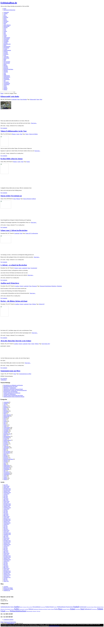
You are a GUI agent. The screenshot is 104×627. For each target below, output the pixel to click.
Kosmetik (5, 52)
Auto (4, 14)
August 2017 (6, 524)
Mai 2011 (5, 579)
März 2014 (5, 567)
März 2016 (5, 536)
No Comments (4, 128)
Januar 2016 (6, 539)
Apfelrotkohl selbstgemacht (9, 394)
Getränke (5, 42)
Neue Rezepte (6, 63)
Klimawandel (33, 99)
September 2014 (7, 559)
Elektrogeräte (6, 26)
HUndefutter (6, 47)
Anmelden (5, 586)
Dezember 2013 (7, 571)
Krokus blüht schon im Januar (12, 159)
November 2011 (7, 577)
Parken (5, 64)
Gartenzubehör (6, 37)
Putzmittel (5, 66)
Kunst (4, 55)
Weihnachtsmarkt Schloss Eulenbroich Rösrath (13, 396)
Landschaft (5, 56)
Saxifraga (68, 609)
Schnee (72, 609)
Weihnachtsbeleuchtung (18, 611)
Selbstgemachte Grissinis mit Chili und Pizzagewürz (15, 390)
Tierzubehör (6, 82)
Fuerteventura (69, 607)
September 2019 (7, 492)
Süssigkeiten (6, 78)
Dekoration (5, 21)
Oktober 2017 (6, 521)
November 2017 (7, 520)
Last (5, 379)
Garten (4, 36)
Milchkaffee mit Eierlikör (43, 609)
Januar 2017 (6, 531)
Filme (4, 33)
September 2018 (7, 507)
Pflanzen (5, 65)
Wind (41, 99)
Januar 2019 (6, 502)
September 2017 (7, 522)
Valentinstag (8, 611)
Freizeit (5, 35)
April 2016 (5, 535)
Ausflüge (5, 13)
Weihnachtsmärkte (29, 611)
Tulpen (26, 134)
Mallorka (31, 609)
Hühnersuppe (3, 609)
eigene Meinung (7, 25)
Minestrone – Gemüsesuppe (9, 387)
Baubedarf (5, 17)
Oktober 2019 (6, 491)
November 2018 (7, 505)
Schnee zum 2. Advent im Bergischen (14, 230)
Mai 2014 (5, 564)
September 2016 (7, 534)
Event (4, 30)
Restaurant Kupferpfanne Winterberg (48, 286)
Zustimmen (51, 625)
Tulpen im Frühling (33, 134)
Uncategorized (6, 83)
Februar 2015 (6, 553)
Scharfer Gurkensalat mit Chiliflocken (11, 392)
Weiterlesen (56, 625)
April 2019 (5, 498)
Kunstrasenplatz (21, 609)
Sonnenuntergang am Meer (10, 371)
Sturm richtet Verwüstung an (11, 196)
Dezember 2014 (7, 555)
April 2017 (5, 529)
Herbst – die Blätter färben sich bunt (14, 301)
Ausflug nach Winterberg (10, 283)
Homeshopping (6, 46)
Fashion (5, 31)
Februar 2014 (6, 568)
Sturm (37, 99)
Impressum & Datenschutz (9, 9)
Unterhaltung (6, 84)
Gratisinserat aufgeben (8, 619)
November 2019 (7, 490)
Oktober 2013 (6, 573)
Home (4, 8)
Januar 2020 (6, 487)
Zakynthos (38, 611)
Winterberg (59, 286)
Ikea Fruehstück (7, 609)
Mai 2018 (5, 512)
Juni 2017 (5, 526)
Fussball (76, 607)
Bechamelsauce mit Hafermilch (10, 391)
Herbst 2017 (42, 304)
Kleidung (5, 51)
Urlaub (5, 85)
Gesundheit (5, 41)
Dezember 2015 (7, 540)
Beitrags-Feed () (8, 587)
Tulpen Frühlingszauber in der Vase (14, 131)
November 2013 (7, 572)
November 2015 (7, 541)
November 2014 (7, 557)
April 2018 (5, 514)
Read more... (34, 123)
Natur (4, 60)
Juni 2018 (5, 511)
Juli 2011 (5, 578)
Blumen (5, 19)
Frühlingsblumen (61, 607)
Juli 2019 (5, 495)
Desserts (5, 22)
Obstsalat (52, 609)
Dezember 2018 (7, 503)
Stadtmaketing (6, 75)
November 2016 (7, 533)
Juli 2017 (5, 525)
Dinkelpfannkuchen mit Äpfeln (10, 386)
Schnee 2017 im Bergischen (31, 233)
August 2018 (6, 509)
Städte (4, 74)
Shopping (5, 70)
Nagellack (49, 609)
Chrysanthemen (36, 607)
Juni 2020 (5, 484)
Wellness (5, 88)
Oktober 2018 (6, 506)
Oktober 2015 (6, 543)
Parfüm (56, 609)
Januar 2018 (6, 517)
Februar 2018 (6, 516)
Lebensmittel (6, 57)
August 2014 (6, 560)
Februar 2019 (6, 501)
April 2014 (5, 566)
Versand (5, 87)
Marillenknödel (36, 609)
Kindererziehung (7, 50)
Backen (5, 16)
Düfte (4, 23)
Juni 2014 (5, 563)
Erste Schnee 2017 (46, 343)
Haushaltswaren (7, 44)
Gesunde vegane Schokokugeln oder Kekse (13, 395)
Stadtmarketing (6, 76)
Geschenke (5, 40)
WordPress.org (6, 590)
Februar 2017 (6, 530)
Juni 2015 (5, 548)
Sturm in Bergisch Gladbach (29, 198)
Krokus (28, 161)
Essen (4, 28)
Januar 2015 (6, 554)
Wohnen (5, 89)
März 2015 (5, 552)
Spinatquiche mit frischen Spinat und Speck (13, 389)
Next (3, 379)
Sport (4, 73)
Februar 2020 (6, 486)
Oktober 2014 (6, 558)
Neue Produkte (6, 61)
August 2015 (6, 545)
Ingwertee (12, 609)
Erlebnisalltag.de (9, 2)
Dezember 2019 (7, 488)
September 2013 (7, 574)
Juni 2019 (5, 496)
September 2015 (7, 544)
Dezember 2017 (7, 519)
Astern (12, 607)
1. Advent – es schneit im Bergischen (14, 265)
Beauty (5, 18)
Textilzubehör (6, 79)
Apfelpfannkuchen (5, 607)
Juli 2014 (5, 562)
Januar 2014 (6, 569)
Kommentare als (8, 589)
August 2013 (6, 576)
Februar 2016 (6, 538)
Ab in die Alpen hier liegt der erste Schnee (16, 341)
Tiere (4, 80)
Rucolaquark (64, 609)
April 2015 (5, 550)
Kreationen (5, 54)
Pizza (60, 609)
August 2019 (6, 493)
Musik (4, 59)
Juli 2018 (5, 510)
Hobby (5, 45)
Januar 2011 (6, 581)
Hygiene (5, 49)
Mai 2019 (5, 497)
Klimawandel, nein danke (10, 96)
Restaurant (5, 68)
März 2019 (5, 500)
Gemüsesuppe (82, 607)
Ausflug (16, 607)
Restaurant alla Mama (8, 69)
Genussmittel (6, 38)
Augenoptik (6, 12)
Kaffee (16, 609)
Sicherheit (5, 71)
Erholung (5, 27)
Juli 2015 (5, 547)
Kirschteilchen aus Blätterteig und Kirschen (13, 385)
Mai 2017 (5, 528)
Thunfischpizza (94, 609)
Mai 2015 (5, 549)
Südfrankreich (88, 609)
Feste (4, 32)
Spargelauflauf (77, 609)
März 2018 (5, 515)
